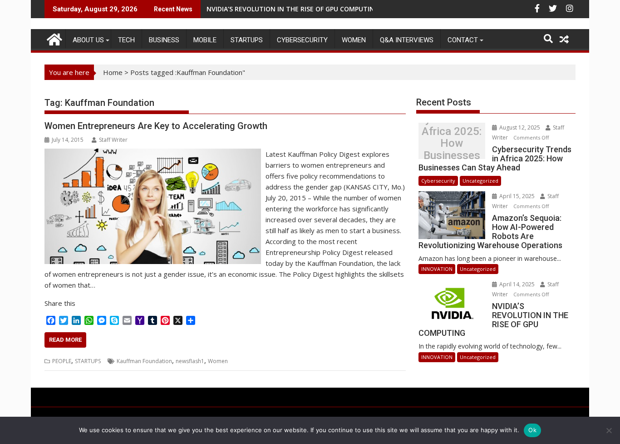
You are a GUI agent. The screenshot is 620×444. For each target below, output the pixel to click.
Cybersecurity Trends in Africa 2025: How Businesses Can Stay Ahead (451, 143)
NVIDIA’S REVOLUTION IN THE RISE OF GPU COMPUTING (293, 9)
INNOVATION (437, 268)
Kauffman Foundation (144, 361)
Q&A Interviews (406, 40)
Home (113, 72)
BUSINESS (164, 40)
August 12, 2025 (519, 127)
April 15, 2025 (517, 196)
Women (354, 40)
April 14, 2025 (517, 284)
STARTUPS (247, 40)
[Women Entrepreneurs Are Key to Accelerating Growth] (152, 154)
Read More (65, 339)
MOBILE (205, 40)
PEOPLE (61, 361)
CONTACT (463, 40)
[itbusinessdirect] (53, 38)
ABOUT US (88, 40)
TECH (126, 40)
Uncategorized (480, 180)
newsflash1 (190, 361)
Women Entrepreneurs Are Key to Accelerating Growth (155, 125)
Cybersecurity (302, 40)
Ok (532, 430)
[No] (608, 430)
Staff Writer (113, 140)
